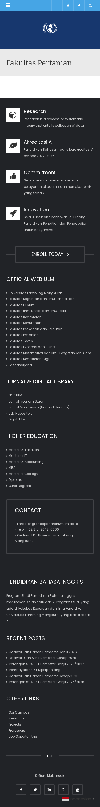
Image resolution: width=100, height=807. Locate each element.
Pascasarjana (20, 365)
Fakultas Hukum (22, 305)
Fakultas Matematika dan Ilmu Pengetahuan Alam (50, 353)
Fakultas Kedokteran (25, 317)
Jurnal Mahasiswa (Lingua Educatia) (39, 407)
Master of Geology (23, 473)
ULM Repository (21, 413)
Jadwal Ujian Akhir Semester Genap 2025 (42, 658)
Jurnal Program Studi (26, 401)
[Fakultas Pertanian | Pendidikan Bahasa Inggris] (50, 28)
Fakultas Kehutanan (25, 323)
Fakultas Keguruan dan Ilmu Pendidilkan (42, 299)
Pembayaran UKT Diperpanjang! (35, 670)
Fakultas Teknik (21, 341)
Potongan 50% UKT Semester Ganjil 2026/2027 (46, 664)
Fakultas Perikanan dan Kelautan (35, 329)
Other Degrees (20, 486)
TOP (50, 755)
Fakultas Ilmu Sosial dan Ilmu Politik (38, 311)
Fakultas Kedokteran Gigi (29, 359)
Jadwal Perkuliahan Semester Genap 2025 (43, 676)
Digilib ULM (17, 419)
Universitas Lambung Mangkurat (35, 293)
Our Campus (19, 712)
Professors (17, 730)
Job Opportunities (23, 736)
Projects (15, 724)
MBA (12, 467)
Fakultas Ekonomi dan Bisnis (32, 347)
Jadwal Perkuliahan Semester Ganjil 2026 (43, 652)
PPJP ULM (15, 395)
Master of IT (18, 455)
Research (16, 718)
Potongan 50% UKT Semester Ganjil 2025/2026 (46, 682)
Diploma (15, 479)
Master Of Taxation (24, 449)
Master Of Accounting (26, 461)
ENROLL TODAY (48, 254)
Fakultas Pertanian (24, 335)
